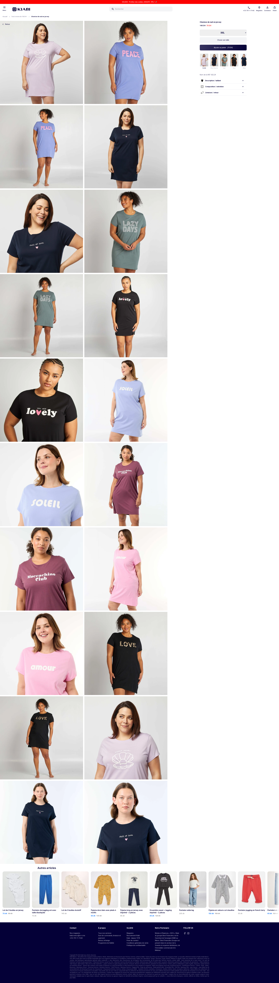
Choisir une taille (223, 40)
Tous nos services (104, 933)
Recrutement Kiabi (133, 936)
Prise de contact (132, 940)
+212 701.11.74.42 (76, 938)
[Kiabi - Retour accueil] (22, 8)
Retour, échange (104, 940)
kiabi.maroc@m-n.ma (77, 936)
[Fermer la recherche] (175, 9)
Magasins (130, 933)
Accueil (5, 16)
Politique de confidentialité (136, 945)
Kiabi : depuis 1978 (133, 938)
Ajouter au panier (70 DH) (223, 48)
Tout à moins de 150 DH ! (19, 16)
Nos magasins (75, 933)
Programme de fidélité (106, 943)
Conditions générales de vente (137, 943)
